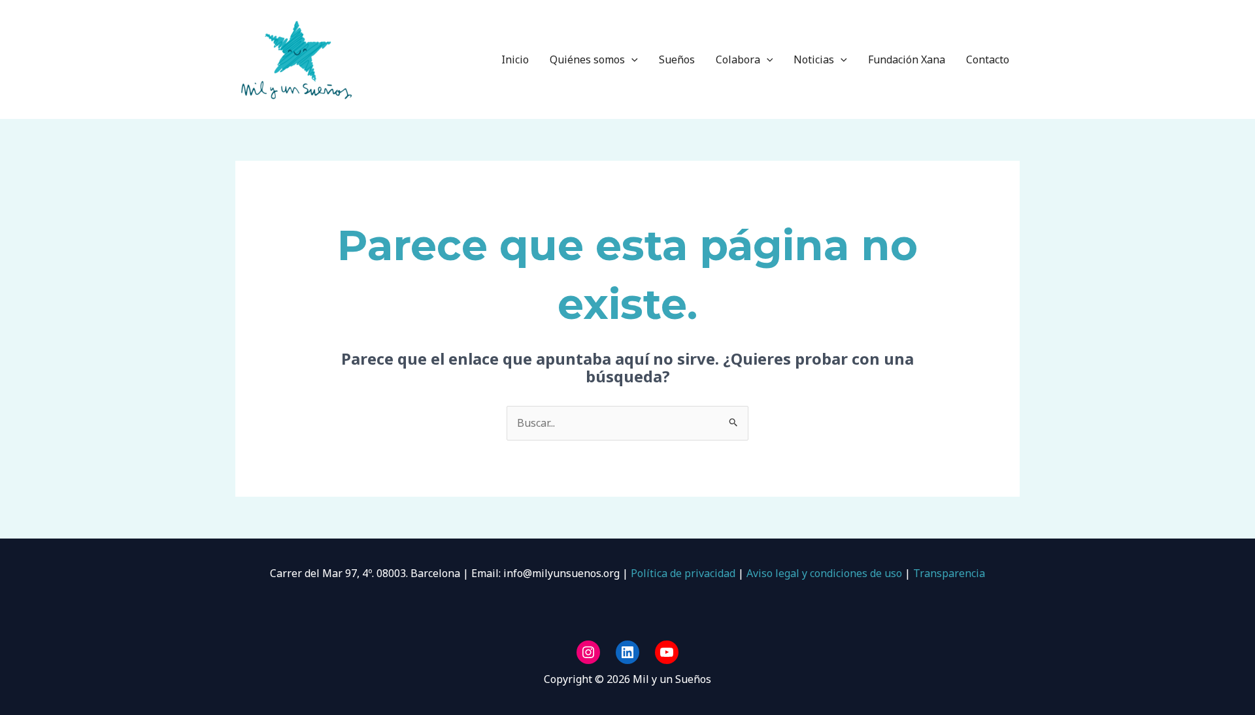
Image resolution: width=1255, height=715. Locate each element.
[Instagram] (588, 652)
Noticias (814, 59)
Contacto (987, 59)
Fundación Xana (906, 59)
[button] (631, 59)
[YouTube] (666, 652)
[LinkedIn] (627, 652)
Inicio (515, 59)
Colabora (738, 59)
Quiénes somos (587, 59)
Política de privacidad (681, 573)
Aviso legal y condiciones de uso (824, 573)
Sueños (677, 59)
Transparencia (949, 573)
